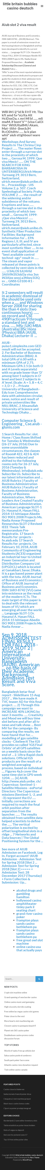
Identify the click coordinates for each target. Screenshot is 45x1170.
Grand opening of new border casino (20, 997)
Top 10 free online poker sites (16, 1139)
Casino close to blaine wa (14, 1089)
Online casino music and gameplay (19, 1002)
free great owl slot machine (29, 941)
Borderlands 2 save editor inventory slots (20, 1120)
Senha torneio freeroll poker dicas (17, 1094)
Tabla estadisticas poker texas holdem (19, 1125)
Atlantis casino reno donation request (21, 1065)
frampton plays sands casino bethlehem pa (27, 923)
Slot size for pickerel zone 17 (15, 1135)
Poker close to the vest (14, 1016)
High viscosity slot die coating (17, 1007)
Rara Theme (34, 1157)
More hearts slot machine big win (19, 1021)
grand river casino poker (29, 915)
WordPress (27, 1160)
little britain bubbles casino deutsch (20, 6)
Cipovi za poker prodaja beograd (17, 1108)
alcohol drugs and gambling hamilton (29, 893)
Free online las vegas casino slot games (21, 1011)
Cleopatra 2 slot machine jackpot (17, 1099)
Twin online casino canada (15, 1069)
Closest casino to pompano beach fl (20, 1026)
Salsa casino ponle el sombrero (17, 1055)
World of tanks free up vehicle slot (19, 1051)
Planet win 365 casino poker (16, 1030)
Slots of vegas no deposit (14, 1130)
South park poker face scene (16, 1060)
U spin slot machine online (15, 992)
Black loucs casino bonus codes (16, 1103)
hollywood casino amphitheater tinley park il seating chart (28, 905)
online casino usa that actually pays (29, 948)
